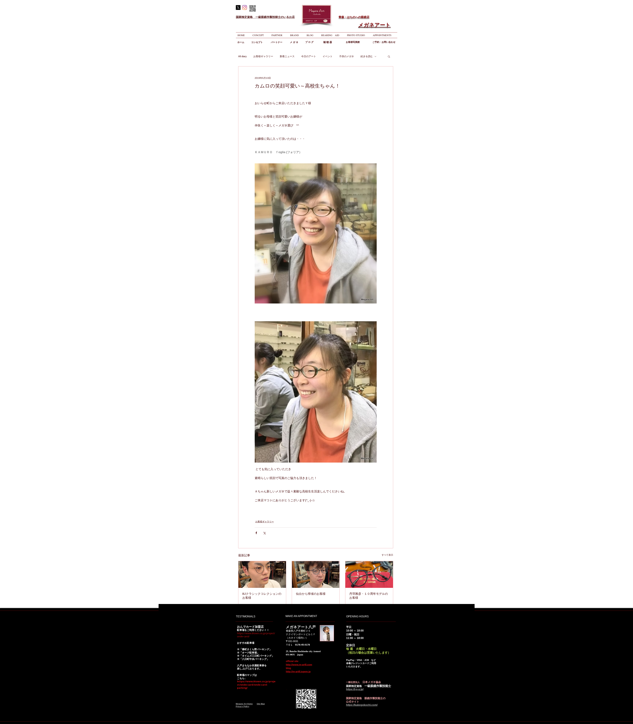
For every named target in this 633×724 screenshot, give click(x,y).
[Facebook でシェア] (256, 532)
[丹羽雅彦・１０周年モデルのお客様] (369, 574)
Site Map (261, 704)
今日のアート (308, 56)
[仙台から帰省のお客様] (316, 574)
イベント (327, 56)
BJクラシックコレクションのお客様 (261, 595)
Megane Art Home (244, 704)
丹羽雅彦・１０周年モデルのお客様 (368, 595)
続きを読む (367, 56)
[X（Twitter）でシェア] (264, 532)
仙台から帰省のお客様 (311, 593)
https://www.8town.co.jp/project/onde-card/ (256, 635)
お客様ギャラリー (263, 56)
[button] (389, 56)
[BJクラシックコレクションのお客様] (262, 574)
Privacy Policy (242, 706)
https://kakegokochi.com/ (361, 705)
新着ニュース (287, 56)
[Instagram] (244, 7)
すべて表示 (387, 555)
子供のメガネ (346, 56)
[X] (238, 7)
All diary (242, 56)
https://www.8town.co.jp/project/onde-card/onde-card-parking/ (256, 685)
